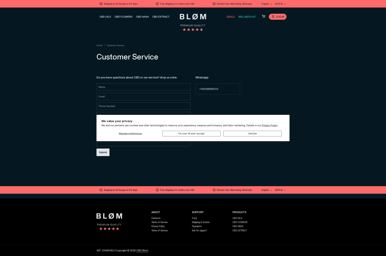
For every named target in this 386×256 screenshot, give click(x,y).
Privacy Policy (270, 125)
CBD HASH (142, 17)
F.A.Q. (194, 218)
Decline (252, 133)
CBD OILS (105, 17)
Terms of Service (159, 222)
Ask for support (199, 230)
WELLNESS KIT (247, 16)
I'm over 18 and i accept (191, 133)
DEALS (231, 16)
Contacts (155, 218)
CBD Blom (142, 250)
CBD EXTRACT (160, 17)
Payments (197, 226)
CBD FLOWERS (123, 17)
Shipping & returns (201, 222)
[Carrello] (263, 16)
